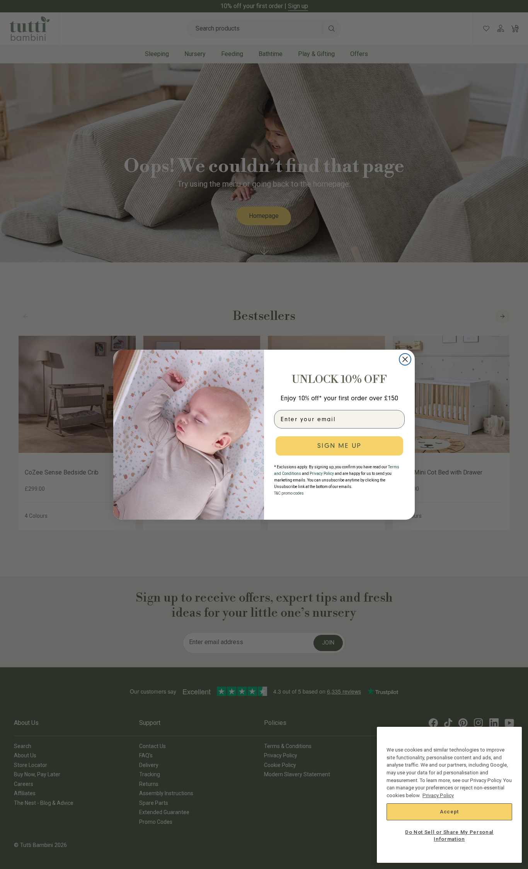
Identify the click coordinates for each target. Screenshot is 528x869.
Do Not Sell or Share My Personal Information (449, 835)
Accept (449, 812)
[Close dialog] (405, 359)
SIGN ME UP (339, 446)
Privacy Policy (438, 795)
